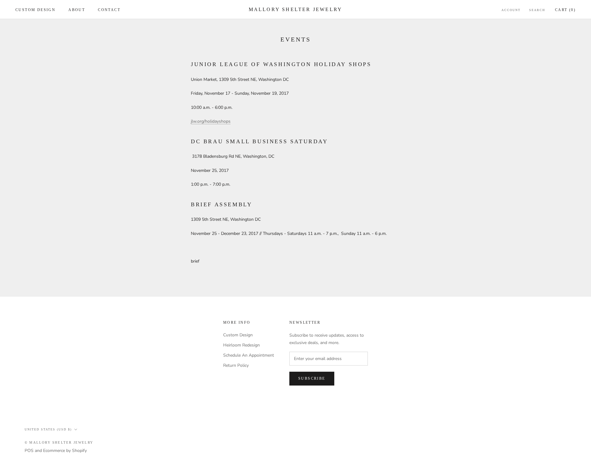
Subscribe (311, 378)
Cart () (565, 10)
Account (511, 10)
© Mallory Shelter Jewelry (59, 442)
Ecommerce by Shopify (65, 450)
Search (537, 10)
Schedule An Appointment (248, 355)
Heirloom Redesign (241, 345)
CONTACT (109, 10)
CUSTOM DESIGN (35, 10)
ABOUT (76, 10)
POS (29, 450)
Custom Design (238, 335)
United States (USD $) (48, 429)
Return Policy (236, 365)
